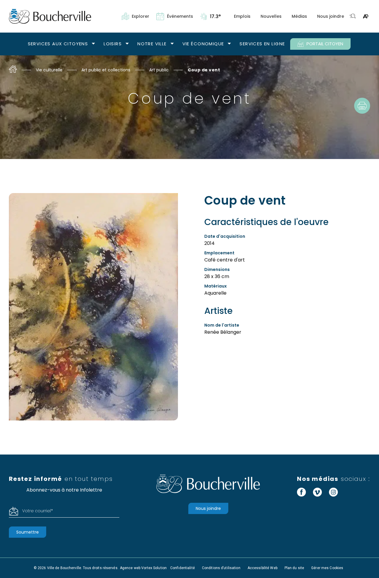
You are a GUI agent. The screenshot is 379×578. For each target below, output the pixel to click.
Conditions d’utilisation (221, 568)
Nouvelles (271, 16)
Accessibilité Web (262, 568)
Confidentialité (182, 568)
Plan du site (294, 568)
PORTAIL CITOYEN (324, 44)
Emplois (242, 16)
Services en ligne (262, 44)
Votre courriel (37, 511)
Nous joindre (330, 16)
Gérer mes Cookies (327, 568)
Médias (299, 16)
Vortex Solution (154, 568)
